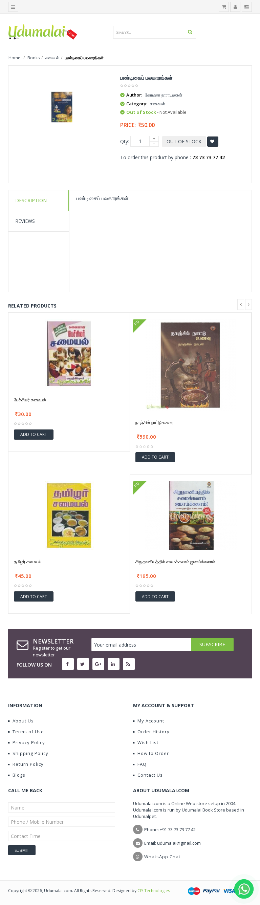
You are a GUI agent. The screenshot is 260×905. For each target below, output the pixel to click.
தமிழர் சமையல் (28, 562)
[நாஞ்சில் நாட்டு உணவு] (190, 364)
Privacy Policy (29, 742)
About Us (23, 721)
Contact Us (150, 775)
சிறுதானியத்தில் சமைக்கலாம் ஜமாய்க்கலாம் (175, 562)
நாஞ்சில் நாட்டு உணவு (154, 422)
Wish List (147, 742)
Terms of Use (28, 732)
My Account (150, 721)
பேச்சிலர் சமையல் (30, 400)
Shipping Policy (30, 753)
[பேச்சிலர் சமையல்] (69, 353)
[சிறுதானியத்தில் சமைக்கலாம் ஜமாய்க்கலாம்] (191, 515)
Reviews (25, 221)
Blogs (19, 775)
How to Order (153, 753)
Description (31, 200)
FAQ (142, 764)
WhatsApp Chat (162, 857)
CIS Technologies (153, 890)
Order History (153, 732)
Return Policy (28, 764)
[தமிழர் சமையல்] (69, 515)
